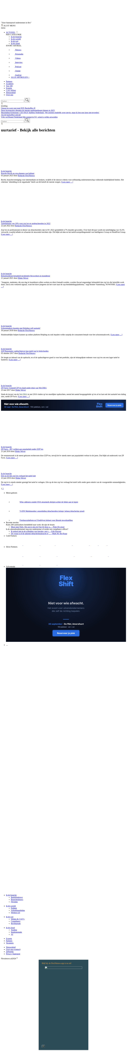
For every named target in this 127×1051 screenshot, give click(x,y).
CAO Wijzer (11, 90)
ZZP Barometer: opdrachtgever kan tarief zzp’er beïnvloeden (24, 351)
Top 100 (9, 86)
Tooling (14, 930)
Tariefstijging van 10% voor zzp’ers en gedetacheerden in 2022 (25, 223)
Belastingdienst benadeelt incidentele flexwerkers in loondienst (25, 276)
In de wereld (11, 906)
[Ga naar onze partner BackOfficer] (47, 545)
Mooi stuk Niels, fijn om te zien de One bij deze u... (37, 527)
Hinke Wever (23, 278)
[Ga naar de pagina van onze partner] (23, 660)
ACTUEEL (10, 32)
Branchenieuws (17, 899)
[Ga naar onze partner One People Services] (64, 545)
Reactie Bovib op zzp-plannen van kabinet (17, 173)
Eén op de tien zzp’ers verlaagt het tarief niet (18, 476)
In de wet (9, 917)
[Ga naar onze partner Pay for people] (48, 564)
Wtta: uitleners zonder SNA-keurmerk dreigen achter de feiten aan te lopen (49, 502)
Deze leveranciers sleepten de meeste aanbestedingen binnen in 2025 (28, 110)
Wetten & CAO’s (17, 919)
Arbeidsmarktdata (18, 910)
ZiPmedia (10, 952)
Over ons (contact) (13, 949)
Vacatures (10, 943)
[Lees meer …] (67, 182)
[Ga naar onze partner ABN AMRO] (14, 564)
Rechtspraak (16, 923)
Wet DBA (23, 394)
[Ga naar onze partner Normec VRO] (65, 556)
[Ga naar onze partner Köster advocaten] (31, 564)
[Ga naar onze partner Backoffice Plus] (14, 545)
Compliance (15, 921)
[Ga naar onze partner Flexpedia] (81, 545)
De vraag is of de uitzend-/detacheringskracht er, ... (39, 534)
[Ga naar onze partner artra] (100, 556)
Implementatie (16, 932)
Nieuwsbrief (11, 93)
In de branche (6, 171)
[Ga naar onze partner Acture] (31, 545)
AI (12, 934)
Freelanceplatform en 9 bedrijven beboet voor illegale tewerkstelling (46, 520)
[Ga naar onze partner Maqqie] (83, 556)
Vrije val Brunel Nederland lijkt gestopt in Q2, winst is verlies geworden (29, 117)
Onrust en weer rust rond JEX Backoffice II (18, 108)
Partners (9, 81)
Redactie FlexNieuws (26, 176)
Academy (10, 84)
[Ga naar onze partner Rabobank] (117, 556)
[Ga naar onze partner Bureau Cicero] (94, 545)
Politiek (14, 908)
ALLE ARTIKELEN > (20, 77)
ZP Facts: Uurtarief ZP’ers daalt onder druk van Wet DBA (24, 388)
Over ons (9, 95)
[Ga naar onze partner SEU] (31, 556)
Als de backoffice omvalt (11, 115)
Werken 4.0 (15, 913)
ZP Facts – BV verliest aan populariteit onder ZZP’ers (22, 449)
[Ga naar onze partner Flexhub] (14, 556)
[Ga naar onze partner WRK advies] (65, 564)
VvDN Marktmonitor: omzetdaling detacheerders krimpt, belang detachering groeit (52, 511)
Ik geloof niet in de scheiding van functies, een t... (36, 531)
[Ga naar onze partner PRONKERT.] (48, 556)
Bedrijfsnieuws (17, 897)
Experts (9, 88)
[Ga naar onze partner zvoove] (115, 545)
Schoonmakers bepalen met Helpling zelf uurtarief (20, 328)
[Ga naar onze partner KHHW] (102, 545)
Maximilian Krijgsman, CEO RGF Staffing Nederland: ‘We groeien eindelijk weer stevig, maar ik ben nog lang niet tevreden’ (50, 113)
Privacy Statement (13, 954)
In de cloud (10, 928)
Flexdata (14, 902)
